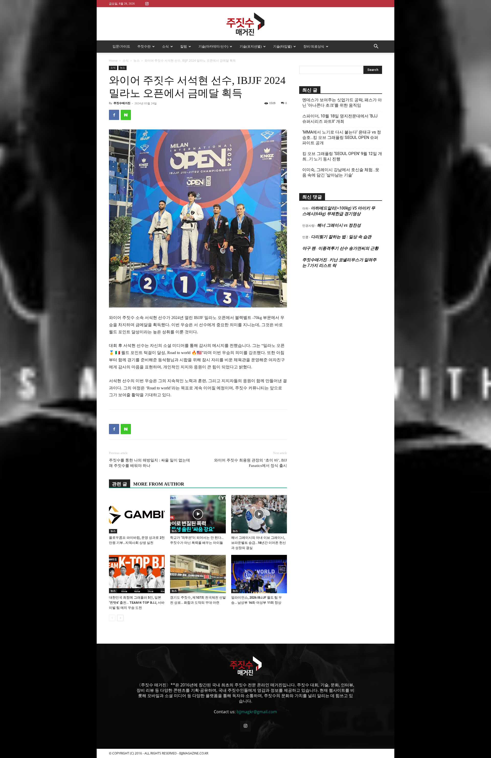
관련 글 (119, 484)
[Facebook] (114, 115)
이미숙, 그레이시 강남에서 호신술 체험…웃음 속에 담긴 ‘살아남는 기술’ (340, 172)
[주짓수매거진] (245, 24)
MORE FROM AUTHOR (158, 484)
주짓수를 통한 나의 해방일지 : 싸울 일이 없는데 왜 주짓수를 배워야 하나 (149, 463)
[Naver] (126, 115)
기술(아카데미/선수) (213, 46)
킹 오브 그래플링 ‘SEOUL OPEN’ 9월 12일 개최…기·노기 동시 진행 (342, 156)
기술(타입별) (282, 46)
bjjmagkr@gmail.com (257, 712)
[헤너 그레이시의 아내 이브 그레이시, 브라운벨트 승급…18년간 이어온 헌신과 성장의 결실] (259, 514)
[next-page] (120, 618)
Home (113, 60)
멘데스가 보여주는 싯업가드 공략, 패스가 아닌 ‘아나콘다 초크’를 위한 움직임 (342, 102)
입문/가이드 (121, 46)
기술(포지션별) (251, 46)
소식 (165, 46)
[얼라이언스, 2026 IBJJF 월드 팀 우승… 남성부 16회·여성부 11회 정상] (259, 574)
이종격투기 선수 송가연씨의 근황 (348, 248)
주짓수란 (144, 46)
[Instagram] (147, 3)
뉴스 (136, 60)
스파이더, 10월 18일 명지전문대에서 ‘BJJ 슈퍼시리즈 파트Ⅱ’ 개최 (339, 119)
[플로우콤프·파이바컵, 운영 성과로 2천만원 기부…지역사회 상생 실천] (137, 514)
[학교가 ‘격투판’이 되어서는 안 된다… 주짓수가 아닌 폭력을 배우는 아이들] (198, 514)
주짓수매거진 (122, 103)
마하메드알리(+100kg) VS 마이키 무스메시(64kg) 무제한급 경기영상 (338, 210)
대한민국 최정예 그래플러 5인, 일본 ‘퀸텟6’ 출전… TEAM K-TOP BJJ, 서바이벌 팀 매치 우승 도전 (136, 603)
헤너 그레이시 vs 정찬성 (339, 225)
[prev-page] (112, 618)
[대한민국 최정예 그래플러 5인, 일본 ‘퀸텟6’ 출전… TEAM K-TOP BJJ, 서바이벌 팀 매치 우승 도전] (137, 574)
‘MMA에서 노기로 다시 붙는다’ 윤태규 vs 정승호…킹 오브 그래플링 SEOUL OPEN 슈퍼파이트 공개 (341, 137)
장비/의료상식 (313, 46)
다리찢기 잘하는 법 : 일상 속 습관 (341, 236)
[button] (376, 47)
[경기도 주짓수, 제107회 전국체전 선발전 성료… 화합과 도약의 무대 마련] (198, 574)
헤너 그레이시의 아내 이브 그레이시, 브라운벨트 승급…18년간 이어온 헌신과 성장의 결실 (258, 543)
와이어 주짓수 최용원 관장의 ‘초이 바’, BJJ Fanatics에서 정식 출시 (250, 463)
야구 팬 (309, 248)
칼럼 (183, 46)
